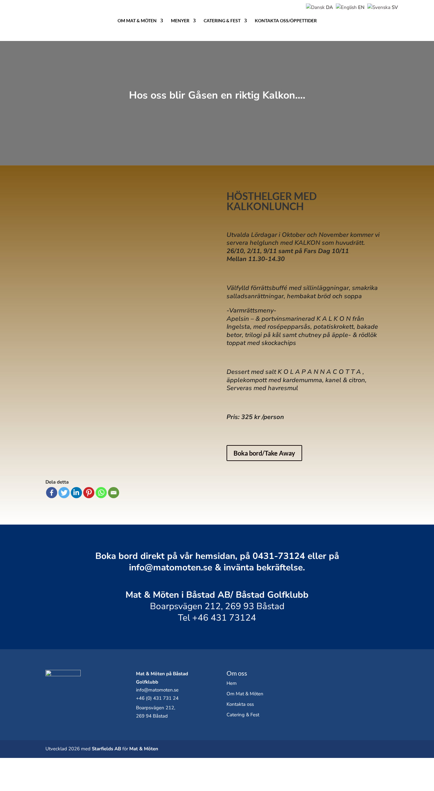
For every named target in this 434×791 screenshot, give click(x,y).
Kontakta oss (240, 704)
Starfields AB (106, 749)
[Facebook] (51, 492)
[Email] (113, 492)
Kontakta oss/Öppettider (286, 20)
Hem (232, 683)
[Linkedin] (76, 492)
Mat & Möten (143, 749)
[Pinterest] (88, 492)
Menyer (180, 20)
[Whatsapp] (101, 492)
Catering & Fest (222, 20)
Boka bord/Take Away (264, 453)
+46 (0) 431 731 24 (157, 698)
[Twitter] (64, 492)
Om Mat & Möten (137, 20)
